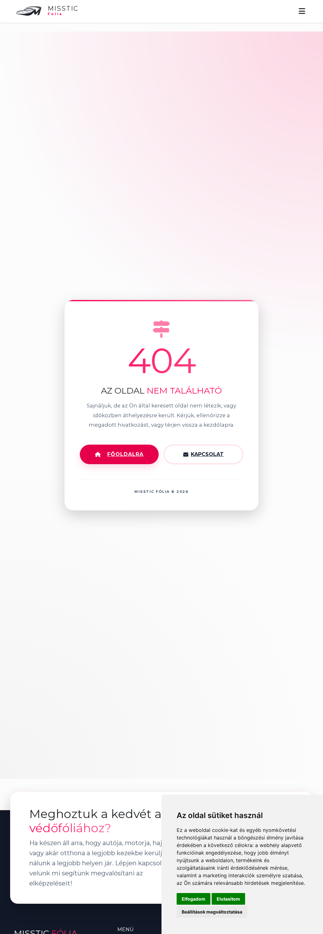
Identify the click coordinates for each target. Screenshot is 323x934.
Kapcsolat (207, 454)
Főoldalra (125, 454)
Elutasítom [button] (228, 899)
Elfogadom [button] (193, 899)
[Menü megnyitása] (302, 11)
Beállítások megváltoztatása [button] (212, 911)
